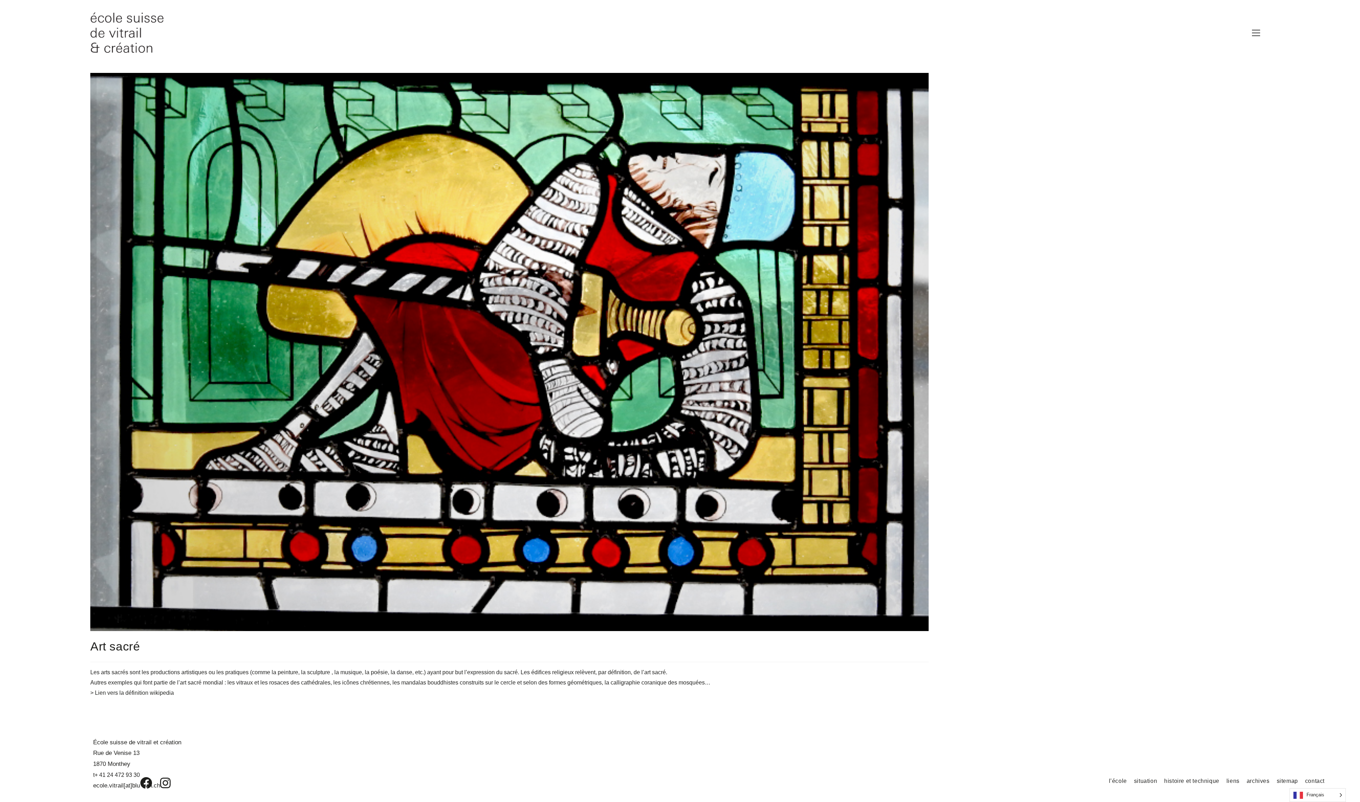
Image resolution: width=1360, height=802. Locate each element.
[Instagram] (161, 783)
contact (1315, 781)
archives (1258, 781)
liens (1233, 781)
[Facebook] (141, 783)
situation (1145, 781)
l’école (1118, 781)
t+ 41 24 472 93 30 (116, 775)
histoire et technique (1191, 781)
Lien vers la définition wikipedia (134, 693)
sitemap (1287, 781)
